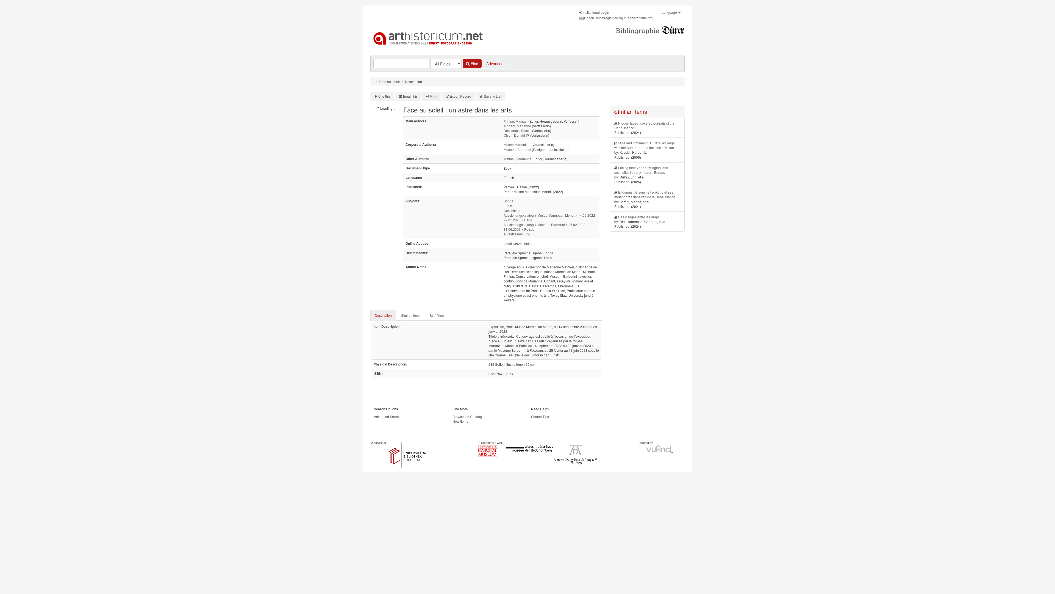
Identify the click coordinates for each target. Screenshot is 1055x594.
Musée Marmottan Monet (555, 215)
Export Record (460, 96)
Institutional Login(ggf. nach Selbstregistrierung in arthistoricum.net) (616, 15)
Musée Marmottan (517, 144)
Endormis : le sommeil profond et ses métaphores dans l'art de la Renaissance (644, 194)
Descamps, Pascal (517, 130)
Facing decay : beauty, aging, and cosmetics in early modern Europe (641, 170)
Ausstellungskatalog (519, 215)
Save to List (492, 96)
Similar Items (410, 315)
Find (474, 63)
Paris (528, 220)
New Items (460, 421)
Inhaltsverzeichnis (517, 243)
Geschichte (512, 210)
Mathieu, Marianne (518, 158)
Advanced (495, 63)
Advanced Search (387, 416)
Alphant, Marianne (517, 125)
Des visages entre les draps (639, 217)
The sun (549, 257)
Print (433, 96)
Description (383, 315)
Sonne (508, 201)
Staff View (437, 315)
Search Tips (540, 416)
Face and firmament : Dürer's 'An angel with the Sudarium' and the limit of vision (645, 145)
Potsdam (530, 229)
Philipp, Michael (516, 121)
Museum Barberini (517, 149)
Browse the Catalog (467, 416)
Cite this (384, 96)
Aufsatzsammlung (517, 234)
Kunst (508, 206)
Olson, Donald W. (516, 135)
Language (670, 12)
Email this (410, 96)
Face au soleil (389, 81)
